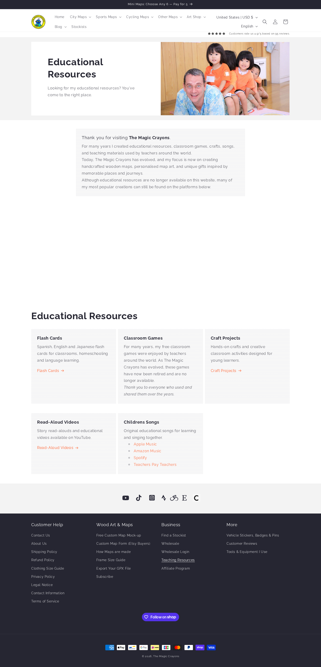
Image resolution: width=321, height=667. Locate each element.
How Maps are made (113, 552)
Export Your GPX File (113, 568)
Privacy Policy (43, 577)
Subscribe (104, 577)
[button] (80, 17)
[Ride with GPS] (174, 498)
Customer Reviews (242, 543)
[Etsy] (184, 498)
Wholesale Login (175, 552)
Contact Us (40, 535)
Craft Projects (223, 370)
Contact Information (47, 593)
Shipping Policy (44, 552)
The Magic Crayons (166, 656)
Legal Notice (42, 585)
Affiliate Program (175, 568)
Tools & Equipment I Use (247, 552)
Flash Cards (48, 370)
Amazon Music (147, 451)
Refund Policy (43, 560)
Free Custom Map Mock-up (118, 535)
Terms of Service (45, 601)
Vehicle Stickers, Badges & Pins (253, 535)
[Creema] (196, 498)
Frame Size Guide (110, 560)
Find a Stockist (173, 535)
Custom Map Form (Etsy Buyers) (123, 543)
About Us (39, 543)
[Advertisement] (160, 251)
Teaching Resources (178, 560)
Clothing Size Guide (47, 568)
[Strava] (164, 498)
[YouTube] (125, 498)
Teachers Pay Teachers (155, 464)
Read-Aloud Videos (55, 447)
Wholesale (170, 543)
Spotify (140, 458)
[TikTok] (139, 498)
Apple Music (145, 444)
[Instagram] (152, 498)
